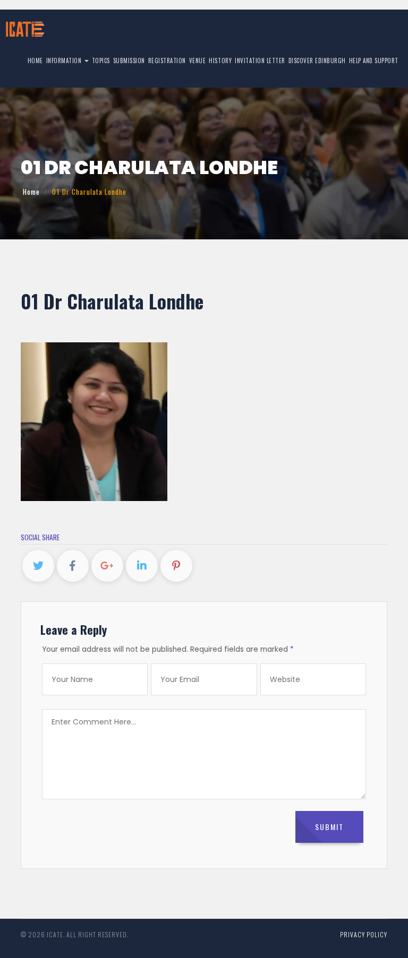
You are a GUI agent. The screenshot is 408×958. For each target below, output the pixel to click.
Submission (129, 60)
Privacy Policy (363, 934)
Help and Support (373, 60)
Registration (167, 60)
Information (64, 60)
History (220, 60)
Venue (197, 60)
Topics (101, 60)
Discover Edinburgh (317, 60)
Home (35, 60)
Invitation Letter (260, 60)
